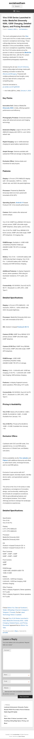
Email (5, 681)
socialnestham (17, 3)
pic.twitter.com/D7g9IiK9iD (11, 87)
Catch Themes (21, 736)
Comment (7, 650)
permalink (5, 632)
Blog (16, 631)
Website (6, 688)
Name (5, 674)
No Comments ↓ (23, 29)
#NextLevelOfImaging (10, 74)
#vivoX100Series (23, 67)
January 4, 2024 (26, 90)
